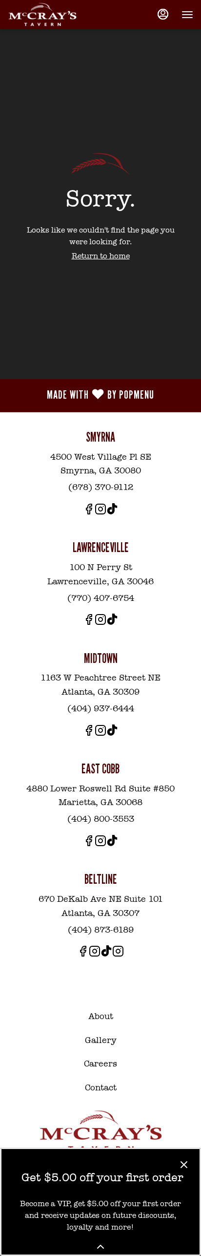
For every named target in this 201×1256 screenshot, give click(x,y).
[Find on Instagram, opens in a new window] (100, 511)
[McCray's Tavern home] (52, 14)
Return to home (101, 255)
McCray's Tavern (100, 1131)
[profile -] (163, 14)
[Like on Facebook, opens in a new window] (89, 511)
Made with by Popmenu (80, 395)
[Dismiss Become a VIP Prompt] (184, 1164)
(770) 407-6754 (100, 598)
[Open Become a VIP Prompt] (100, 1247)
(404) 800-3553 (100, 818)
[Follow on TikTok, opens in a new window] (112, 511)
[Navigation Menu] (187, 14)
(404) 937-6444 (100, 708)
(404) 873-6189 (101, 929)
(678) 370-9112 (100, 487)
